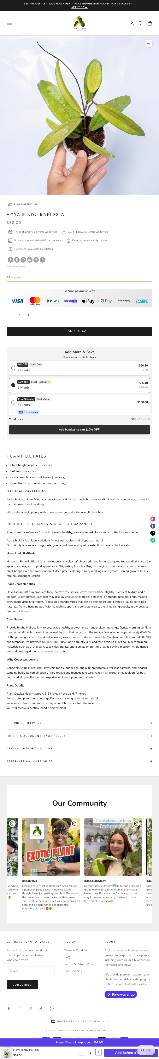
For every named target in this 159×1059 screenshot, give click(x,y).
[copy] (36, 260)
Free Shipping (73, 971)
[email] (30, 260)
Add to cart (79, 331)
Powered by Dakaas (16, 266)
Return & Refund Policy (79, 964)
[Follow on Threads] (30, 1008)
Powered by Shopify (97, 1030)
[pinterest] (17, 260)
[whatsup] (23, 260)
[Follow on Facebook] (9, 1008)
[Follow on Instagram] (19, 1008)
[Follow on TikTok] (41, 1008)
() (79, 430)
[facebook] (10, 260)
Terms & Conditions (77, 950)
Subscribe (22, 985)
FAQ (67, 957)
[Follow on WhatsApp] (52, 1008)
